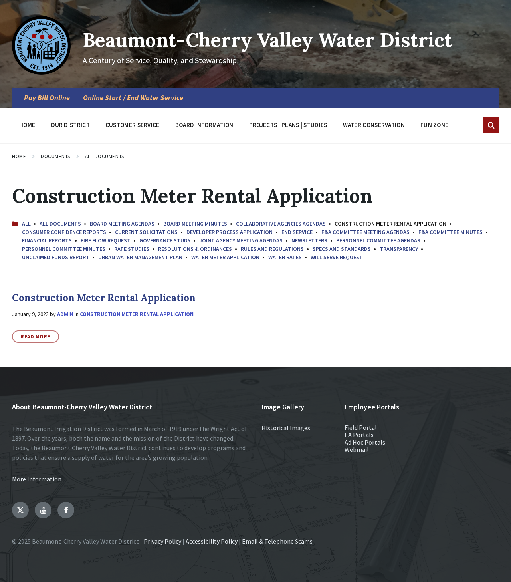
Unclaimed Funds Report (55, 257)
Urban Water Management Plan (140, 257)
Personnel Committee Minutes (63, 248)
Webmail (357, 449)
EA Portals (359, 435)
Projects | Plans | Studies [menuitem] (288, 125)
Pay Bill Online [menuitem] (47, 98)
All (26, 223)
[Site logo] (41, 72)
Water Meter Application (225, 257)
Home (19, 156)
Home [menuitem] (27, 125)
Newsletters (309, 240)
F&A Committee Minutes (450, 232)
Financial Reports (47, 240)
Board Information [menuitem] (204, 125)
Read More (35, 336)
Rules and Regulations (272, 248)
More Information (36, 479)
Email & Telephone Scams (277, 541)
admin (65, 314)
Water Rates (285, 257)
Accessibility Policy (212, 541)
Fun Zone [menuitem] (434, 125)
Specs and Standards (342, 248)
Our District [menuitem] (70, 125)
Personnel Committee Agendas (378, 240)
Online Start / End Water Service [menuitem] (133, 98)
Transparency (399, 248)
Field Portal (361, 427)
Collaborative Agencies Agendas (281, 223)
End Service (297, 232)
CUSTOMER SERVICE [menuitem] (132, 125)
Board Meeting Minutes (195, 223)
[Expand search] (491, 125)
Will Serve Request (337, 257)
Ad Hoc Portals (365, 442)
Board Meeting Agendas (122, 223)
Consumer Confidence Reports (64, 232)
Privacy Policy (162, 541)
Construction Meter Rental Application (104, 298)
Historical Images (285, 428)
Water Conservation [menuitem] (374, 125)
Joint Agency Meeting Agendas (241, 240)
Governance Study (164, 240)
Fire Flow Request (106, 240)
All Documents (104, 156)
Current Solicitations (146, 232)
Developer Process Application (229, 232)
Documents (55, 156)
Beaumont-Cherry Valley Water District (267, 40)
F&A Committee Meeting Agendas (365, 232)
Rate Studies (131, 248)
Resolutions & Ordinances (195, 248)
